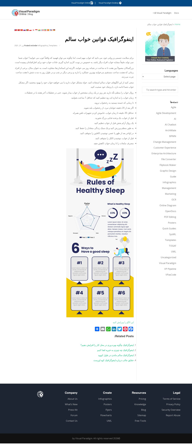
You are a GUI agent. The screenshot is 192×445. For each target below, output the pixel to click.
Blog (143, 409)
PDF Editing (170, 216)
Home (177, 24)
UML (173, 251)
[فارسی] (45, 30)
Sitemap (141, 415)
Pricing (142, 398)
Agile (173, 107)
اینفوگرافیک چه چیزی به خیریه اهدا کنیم (115, 350)
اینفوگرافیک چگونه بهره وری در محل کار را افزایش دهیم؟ (107, 345)
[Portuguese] (27, 30)
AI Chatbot (170, 124)
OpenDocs (170, 211)
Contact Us (71, 420)
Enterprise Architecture (164, 153)
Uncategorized (168, 257)
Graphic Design (168, 170)
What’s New (71, 404)
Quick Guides (169, 228)
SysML (172, 234)
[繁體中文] (15, 30)
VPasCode (171, 274)
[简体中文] (18, 30)
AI (175, 118)
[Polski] (30, 30)
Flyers (109, 409)
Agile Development (166, 113)
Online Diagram (168, 205)
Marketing (170, 193)
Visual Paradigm (167, 263)
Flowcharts (106, 415)
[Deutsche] (54, 30)
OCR (174, 199)
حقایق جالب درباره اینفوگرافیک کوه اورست (113, 360)
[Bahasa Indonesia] (36, 30)
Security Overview (171, 409)
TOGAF (172, 245)
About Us (72, 398)
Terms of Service (171, 398)
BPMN (172, 136)
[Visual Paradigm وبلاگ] (26, 14)
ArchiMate (170, 130)
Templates (53, 45)
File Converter (168, 159)
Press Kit (72, 409)
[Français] (42, 30)
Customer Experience (165, 147)
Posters (172, 222)
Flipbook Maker (168, 165)
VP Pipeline (170, 268)
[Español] (48, 30)
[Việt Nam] (21, 30)
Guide (173, 176)
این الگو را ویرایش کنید (123, 322)
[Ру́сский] (24, 30)
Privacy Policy (173, 404)
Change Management (164, 141)
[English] (51, 30)
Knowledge (140, 404)
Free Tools (140, 420)
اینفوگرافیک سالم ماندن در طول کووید (116, 355)
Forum (74, 415)
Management (169, 188)
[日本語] (33, 30)
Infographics (43, 45)
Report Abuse (173, 415)
